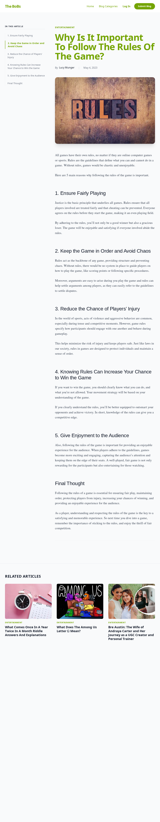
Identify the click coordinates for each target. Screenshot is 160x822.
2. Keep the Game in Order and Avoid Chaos (26, 45)
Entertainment (65, 27)
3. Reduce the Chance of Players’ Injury (25, 55)
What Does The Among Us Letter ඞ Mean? (77, 629)
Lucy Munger (67, 67)
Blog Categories (108, 6)
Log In (126, 6)
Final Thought (15, 83)
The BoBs (12, 6)
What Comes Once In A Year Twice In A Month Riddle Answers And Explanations (26, 631)
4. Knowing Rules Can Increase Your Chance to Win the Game (24, 66)
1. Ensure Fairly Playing (20, 35)
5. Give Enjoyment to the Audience (26, 75)
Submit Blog (144, 6)
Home (90, 6)
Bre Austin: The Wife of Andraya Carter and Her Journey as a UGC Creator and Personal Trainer (131, 633)
